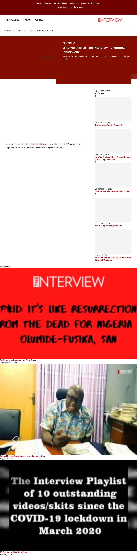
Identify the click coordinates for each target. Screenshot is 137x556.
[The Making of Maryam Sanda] (113, 210)
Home (39, 3)
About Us (47, 3)
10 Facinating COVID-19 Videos (14, 552)
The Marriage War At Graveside (109, 125)
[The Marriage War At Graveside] (113, 109)
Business (9, 31)
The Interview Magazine (76, 56)
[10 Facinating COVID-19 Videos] (68, 505)
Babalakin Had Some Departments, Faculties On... (22, 456)
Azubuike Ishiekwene (39, 144)
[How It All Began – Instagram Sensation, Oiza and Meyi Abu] (113, 241)
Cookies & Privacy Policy (90, 3)
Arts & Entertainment (41, 31)
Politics (39, 20)
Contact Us (74, 3)
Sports (22, 31)
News (28, 20)
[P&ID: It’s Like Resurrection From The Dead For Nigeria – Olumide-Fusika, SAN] (68, 313)
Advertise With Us (60, 3)
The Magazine (12, 20)
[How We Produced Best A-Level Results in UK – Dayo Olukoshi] (113, 141)
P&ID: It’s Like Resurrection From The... (18, 360)
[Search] (133, 25)
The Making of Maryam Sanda (108, 226)
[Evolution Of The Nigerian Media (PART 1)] (113, 175)
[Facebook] (65, 11)
